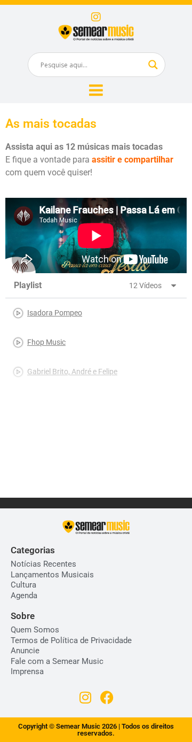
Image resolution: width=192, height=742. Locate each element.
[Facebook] (107, 697)
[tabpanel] (96, 235)
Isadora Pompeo (54, 312)
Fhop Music (46, 342)
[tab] (96, 313)
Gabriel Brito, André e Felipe (72, 371)
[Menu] (96, 90)
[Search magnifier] (153, 64)
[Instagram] (96, 17)
